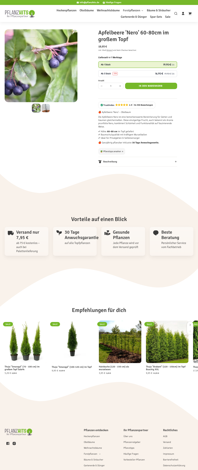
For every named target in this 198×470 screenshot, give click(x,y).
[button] (176, 13)
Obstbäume (89, 442)
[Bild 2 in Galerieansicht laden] (45, 108)
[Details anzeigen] (26, 342)
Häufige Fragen (113, 2)
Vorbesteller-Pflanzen (134, 459)
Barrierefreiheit (170, 459)
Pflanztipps (128, 447)
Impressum (168, 453)
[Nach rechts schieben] (190, 325)
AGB (165, 436)
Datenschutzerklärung (174, 465)
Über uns (127, 436)
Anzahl (101, 80)
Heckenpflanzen (92, 436)
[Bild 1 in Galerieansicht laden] (36, 108)
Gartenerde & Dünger (94, 465)
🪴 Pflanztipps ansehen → (111, 151)
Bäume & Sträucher (93, 459)
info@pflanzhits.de (89, 2)
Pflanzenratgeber (131, 442)
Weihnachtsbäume (93, 447)
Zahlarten (168, 447)
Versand (110, 50)
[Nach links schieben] (190, 331)
